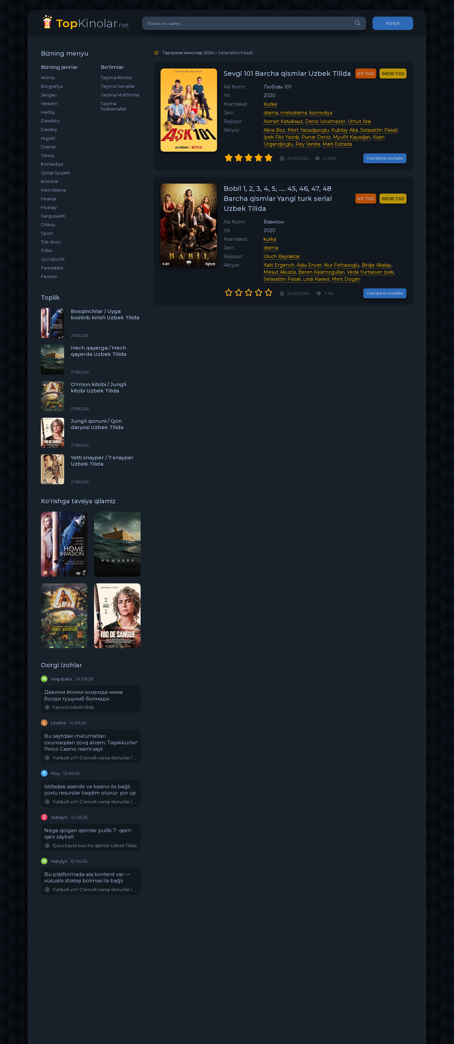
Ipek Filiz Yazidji (281, 137)
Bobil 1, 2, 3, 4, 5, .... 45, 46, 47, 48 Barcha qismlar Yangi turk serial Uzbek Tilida (278, 199)
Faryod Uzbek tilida (73, 707)
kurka (270, 239)
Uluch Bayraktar (282, 256)
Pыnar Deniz (316, 137)
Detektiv (50, 120)
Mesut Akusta (280, 272)
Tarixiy (47, 155)
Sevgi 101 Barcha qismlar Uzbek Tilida (287, 73)
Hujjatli (48, 138)
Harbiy (48, 112)
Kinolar (92, 23)
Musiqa (48, 198)
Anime (48, 77)
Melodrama (53, 190)
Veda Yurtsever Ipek (370, 272)
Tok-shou (50, 241)
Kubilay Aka (344, 130)
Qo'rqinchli (52, 259)
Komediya (52, 164)
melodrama (294, 113)
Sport (47, 233)
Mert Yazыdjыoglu (308, 130)
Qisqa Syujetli (55, 172)
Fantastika (52, 267)
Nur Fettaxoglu (341, 265)
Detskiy (49, 129)
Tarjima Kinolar (116, 77)
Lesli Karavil (316, 279)
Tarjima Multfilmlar (120, 94)
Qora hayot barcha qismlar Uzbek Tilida (95, 845)
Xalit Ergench (279, 265)
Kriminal (49, 181)
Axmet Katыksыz (283, 121)
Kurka (270, 104)
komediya (320, 113)
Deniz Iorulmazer (325, 121)
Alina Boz (274, 130)
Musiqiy (49, 207)
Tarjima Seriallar (118, 86)
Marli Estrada (337, 144)
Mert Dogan (346, 279)
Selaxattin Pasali (378, 130)
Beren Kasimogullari (321, 272)
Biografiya (52, 86)
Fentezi (49, 276)
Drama (48, 146)
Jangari (49, 94)
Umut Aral (359, 121)
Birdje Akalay (376, 265)
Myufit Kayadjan (352, 137)
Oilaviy (48, 224)
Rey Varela (307, 144)
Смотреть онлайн (385, 158)
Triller (47, 250)
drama (271, 113)
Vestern (49, 103)
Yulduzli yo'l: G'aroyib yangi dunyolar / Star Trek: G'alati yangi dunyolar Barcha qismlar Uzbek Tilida (95, 758)
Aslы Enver (309, 265)
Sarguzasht (53, 216)
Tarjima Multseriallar (114, 106)
